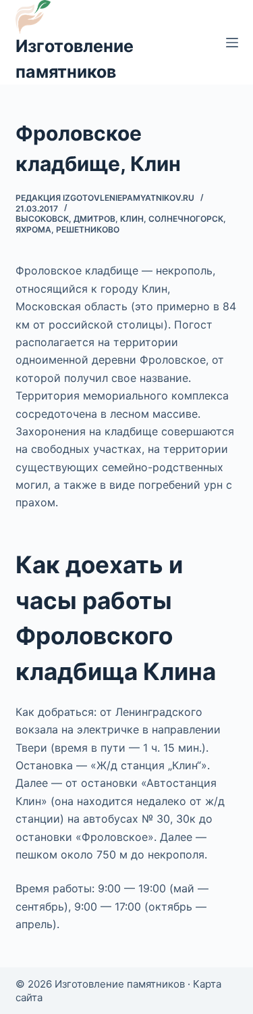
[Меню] (232, 43)
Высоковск (42, 219)
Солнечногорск (185, 219)
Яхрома (33, 229)
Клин (132, 219)
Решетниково (87, 229)
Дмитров (94, 219)
